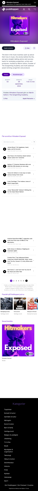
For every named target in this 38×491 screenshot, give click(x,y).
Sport (6, 481)
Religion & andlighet (11, 435)
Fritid (6, 470)
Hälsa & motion (9, 459)
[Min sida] (24, 9)
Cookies (30, 485)
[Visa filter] (34, 142)
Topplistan (7, 409)
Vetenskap (7, 477)
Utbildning (7, 438)
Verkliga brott (9, 431)
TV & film (7, 442)
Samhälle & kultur (10, 417)
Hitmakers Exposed (16, 92)
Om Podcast (22, 485)
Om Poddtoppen (10, 485)
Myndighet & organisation (8, 451)
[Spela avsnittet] (4, 149)
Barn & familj (8, 428)
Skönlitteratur (9, 463)
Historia (7, 466)
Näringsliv (7, 420)
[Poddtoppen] (10, 9)
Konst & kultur (9, 424)
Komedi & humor (10, 413)
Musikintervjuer (17, 74)
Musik (6, 74)
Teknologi (7, 455)
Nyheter (7, 473)
